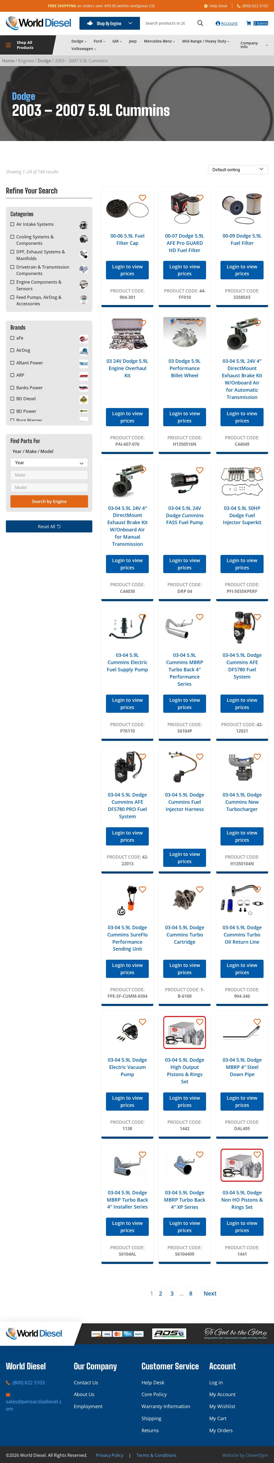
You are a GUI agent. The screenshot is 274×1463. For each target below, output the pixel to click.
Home (8, 61)
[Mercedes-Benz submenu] (174, 41)
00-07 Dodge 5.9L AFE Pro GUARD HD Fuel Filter (184, 243)
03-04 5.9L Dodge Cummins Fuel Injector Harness (184, 801)
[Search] (200, 23)
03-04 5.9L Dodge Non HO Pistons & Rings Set (242, 1199)
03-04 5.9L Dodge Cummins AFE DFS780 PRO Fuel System (127, 805)
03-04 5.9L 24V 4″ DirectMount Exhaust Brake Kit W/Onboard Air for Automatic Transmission (242, 379)
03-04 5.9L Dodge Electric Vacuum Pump (127, 1067)
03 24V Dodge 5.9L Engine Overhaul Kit (127, 368)
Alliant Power (29, 363)
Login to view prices (127, 270)
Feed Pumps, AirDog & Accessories (39, 300)
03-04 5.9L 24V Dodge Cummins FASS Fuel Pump (185, 515)
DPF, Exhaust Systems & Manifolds (40, 255)
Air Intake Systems (35, 224)
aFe (19, 338)
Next (210, 1293)
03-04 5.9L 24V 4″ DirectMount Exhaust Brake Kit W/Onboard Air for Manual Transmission (127, 526)
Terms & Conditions (156, 1455)
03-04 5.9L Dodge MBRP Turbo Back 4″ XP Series (184, 1199)
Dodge (44, 61)
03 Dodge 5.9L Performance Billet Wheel (185, 368)
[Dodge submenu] (85, 41)
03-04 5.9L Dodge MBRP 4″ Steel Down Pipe (242, 1067)
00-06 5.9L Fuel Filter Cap (127, 239)
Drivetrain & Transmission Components (42, 270)
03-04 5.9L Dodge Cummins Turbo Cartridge (184, 934)
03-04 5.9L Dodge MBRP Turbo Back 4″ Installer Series (127, 1199)
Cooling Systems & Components (35, 240)
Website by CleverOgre (245, 1455)
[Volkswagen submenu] (95, 49)
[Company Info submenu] (267, 45)
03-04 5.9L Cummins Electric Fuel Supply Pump (127, 662)
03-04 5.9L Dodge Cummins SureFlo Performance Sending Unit (127, 938)
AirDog (23, 350)
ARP (20, 375)
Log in (216, 1382)
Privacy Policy (109, 1455)
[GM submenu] (121, 41)
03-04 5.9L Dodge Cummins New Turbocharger (242, 801)
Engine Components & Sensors (39, 285)
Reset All (46, 526)
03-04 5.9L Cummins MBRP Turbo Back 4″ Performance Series (184, 669)
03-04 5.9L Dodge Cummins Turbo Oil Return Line (242, 934)
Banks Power (29, 388)
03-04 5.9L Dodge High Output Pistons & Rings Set (184, 1071)
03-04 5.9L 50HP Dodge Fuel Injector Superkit (242, 515)
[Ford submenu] (104, 41)
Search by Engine (49, 501)
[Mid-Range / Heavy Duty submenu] (228, 41)
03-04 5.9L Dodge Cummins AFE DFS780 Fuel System (242, 666)
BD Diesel (26, 399)
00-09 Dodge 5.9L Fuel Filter (242, 239)
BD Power (26, 411)
